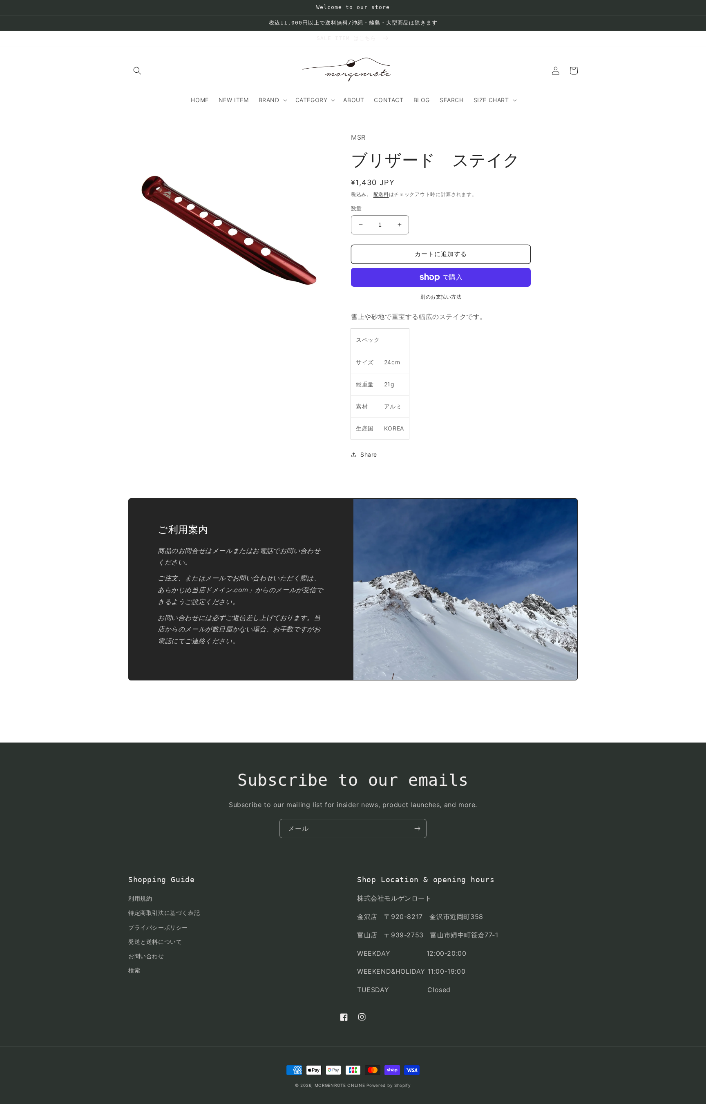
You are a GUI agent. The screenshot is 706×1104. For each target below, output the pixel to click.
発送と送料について (155, 941)
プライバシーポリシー (158, 927)
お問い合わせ (146, 955)
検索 (134, 970)
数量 (356, 208)
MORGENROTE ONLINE (340, 1085)
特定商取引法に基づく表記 (164, 912)
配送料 (381, 194)
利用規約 (140, 898)
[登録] (417, 828)
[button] (137, 71)
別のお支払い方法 (440, 297)
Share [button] (368, 454)
